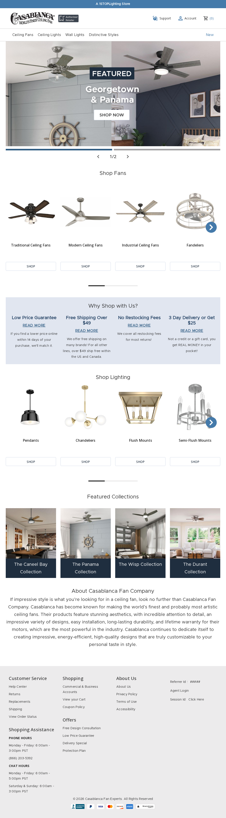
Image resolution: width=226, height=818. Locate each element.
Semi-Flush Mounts (195, 440)
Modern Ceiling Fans (85, 245)
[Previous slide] (98, 156)
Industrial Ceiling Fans (140, 245)
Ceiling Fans (22, 35)
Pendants (31, 440)
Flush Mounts (140, 440)
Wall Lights (75, 35)
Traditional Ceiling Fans (31, 245)
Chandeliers (85, 440)
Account (191, 18)
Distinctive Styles (104, 35)
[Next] (211, 227)
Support (165, 18)
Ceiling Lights (49, 35)
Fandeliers (195, 245)
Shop (31, 266)
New (210, 35)
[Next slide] (127, 156)
